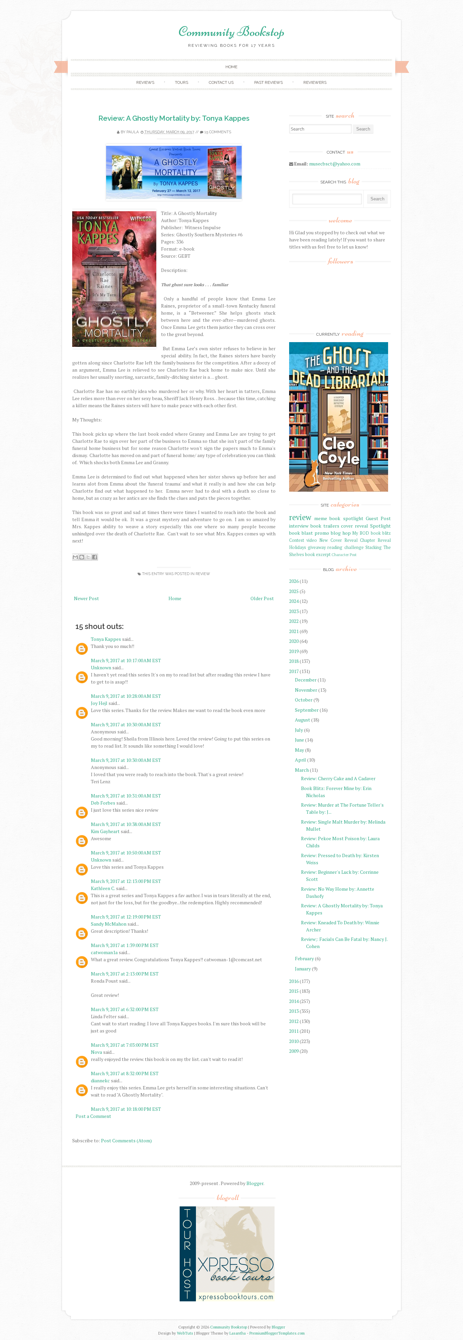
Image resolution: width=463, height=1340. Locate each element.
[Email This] (75, 557)
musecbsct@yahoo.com (334, 163)
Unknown (101, 667)
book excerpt (317, 554)
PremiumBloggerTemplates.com (277, 1333)
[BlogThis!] (81, 557)
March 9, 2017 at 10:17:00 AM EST (126, 660)
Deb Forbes (103, 803)
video (311, 540)
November (306, 690)
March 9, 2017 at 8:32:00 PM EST (125, 1073)
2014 (294, 1001)
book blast (301, 533)
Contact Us (221, 82)
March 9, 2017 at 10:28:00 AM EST (126, 696)
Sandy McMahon (108, 924)
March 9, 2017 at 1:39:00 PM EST (125, 945)
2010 (294, 1041)
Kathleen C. (103, 888)
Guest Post (378, 518)
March (302, 770)
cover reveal (354, 526)
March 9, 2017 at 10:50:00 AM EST (126, 852)
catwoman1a (104, 952)
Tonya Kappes (106, 639)
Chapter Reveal (375, 540)
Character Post (344, 554)
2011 (294, 1031)
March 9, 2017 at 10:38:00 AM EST (126, 824)
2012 (294, 1021)
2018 (294, 661)
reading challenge (345, 547)
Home (231, 66)
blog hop (341, 533)
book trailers (324, 526)
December (306, 679)
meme (320, 518)
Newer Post (86, 598)
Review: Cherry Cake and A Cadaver (338, 778)
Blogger (254, 1183)
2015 (294, 991)
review (203, 574)
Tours (181, 82)
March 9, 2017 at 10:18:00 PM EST (126, 1109)
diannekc (100, 1080)
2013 (294, 1011)
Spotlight (380, 526)
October (304, 699)
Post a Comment (93, 1116)
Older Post (262, 598)
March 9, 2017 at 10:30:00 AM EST (126, 724)
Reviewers (314, 82)
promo (322, 533)
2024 (294, 601)
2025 (294, 591)
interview (298, 526)
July (299, 730)
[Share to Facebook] (94, 557)
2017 (294, 671)
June (299, 739)
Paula (132, 132)
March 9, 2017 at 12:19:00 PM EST (126, 916)
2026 (294, 581)
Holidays (297, 547)
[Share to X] (88, 557)
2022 (294, 621)
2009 (294, 1051)
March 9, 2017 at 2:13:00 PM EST (125, 973)
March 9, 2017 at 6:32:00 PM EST (125, 1009)
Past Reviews (268, 82)
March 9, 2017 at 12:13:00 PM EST (126, 881)
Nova (96, 1052)
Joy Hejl (99, 703)
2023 (294, 611)
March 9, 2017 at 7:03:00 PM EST (125, 1045)
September (307, 710)
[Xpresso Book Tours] (227, 1299)
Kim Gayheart (105, 831)
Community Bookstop (231, 31)
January (303, 968)
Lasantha (237, 1333)
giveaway (317, 547)
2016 (294, 981)
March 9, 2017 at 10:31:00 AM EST (126, 795)
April (300, 759)
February (304, 958)
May (299, 750)
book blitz (381, 533)
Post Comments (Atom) (126, 1140)
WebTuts (185, 1333)
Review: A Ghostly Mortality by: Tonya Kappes (173, 118)
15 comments (217, 132)
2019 (294, 651)
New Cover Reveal (338, 540)
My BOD (360, 533)
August (302, 719)
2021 (294, 631)
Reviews (145, 82)
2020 (294, 641)
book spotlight (346, 518)
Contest (296, 540)
